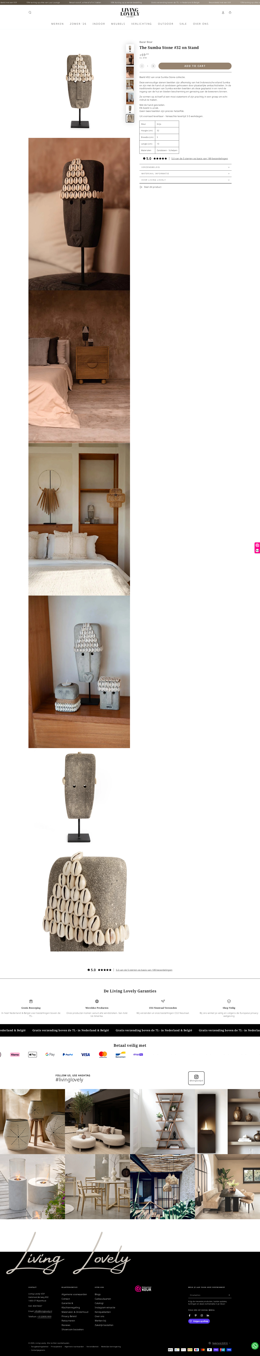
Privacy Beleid (69, 1316)
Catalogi (99, 1303)
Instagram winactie (105, 1307)
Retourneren (68, 1320)
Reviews (66, 1325)
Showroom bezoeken (73, 1329)
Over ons (99, 1316)
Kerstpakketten (103, 1311)
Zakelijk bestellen (104, 1325)
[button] (29, 12)
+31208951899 (44, 1316)
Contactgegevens (38, 1350)
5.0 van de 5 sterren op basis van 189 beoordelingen (199, 158)
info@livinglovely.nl (43, 1311)
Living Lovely (40, 1343)
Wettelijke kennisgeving (111, 1347)
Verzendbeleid (92, 1347)
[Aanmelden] (230, 1295)
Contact (66, 1298)
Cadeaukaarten (103, 1298)
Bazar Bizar (146, 42)
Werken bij (100, 1320)
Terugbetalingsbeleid (39, 1347)
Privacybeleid (56, 1347)
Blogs (98, 1294)
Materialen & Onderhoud (75, 1311)
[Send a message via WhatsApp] (255, 1346)
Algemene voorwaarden (74, 1294)
